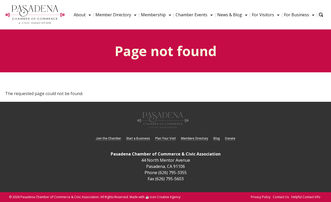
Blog (216, 138)
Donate (230, 138)
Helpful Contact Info (305, 197)
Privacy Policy (260, 197)
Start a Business (138, 138)
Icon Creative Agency (165, 197)
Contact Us (281, 197)
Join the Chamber (108, 138)
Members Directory (194, 138)
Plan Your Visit (165, 138)
